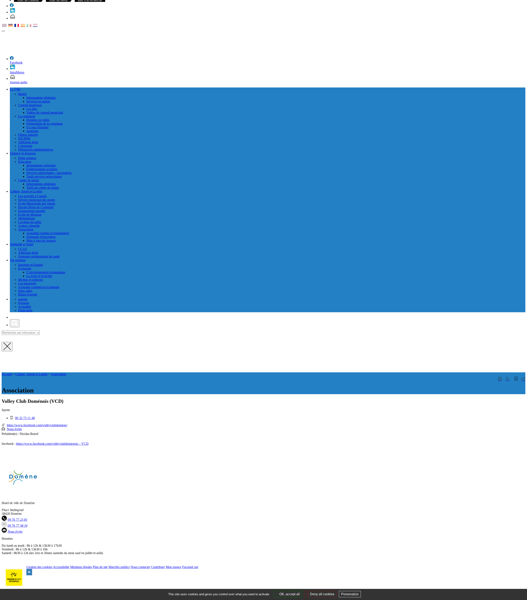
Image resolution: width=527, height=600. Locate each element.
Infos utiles (25, 290)
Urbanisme (25, 146)
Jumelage (32, 131)
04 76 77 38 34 (17, 525)
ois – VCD (81, 443)
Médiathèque (26, 218)
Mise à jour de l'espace (41, 240)
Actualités (24, 306)
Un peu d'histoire (37, 127)
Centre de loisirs (28, 180)
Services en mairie (38, 101)
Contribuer (158, 567)
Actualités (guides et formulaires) (47, 233)
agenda (22, 299)
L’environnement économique (45, 272)
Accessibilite (61, 567)
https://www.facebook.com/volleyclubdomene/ (37, 425)
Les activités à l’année (32, 196)
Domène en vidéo (37, 120)
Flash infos (25, 310)
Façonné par (190, 567)
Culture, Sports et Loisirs (31, 374)
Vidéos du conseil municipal (44, 112)
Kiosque (23, 303)
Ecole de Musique (30, 214)
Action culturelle (29, 225)
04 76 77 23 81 (17, 519)
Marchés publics (119, 567)
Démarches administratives (35, 149)
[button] (516, 379)
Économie (24, 268)
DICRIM (24, 138)
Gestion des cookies (39, 567)
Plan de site (100, 567)
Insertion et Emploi (30, 265)
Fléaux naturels (28, 134)
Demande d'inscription (41, 237)
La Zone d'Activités (39, 276)
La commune (26, 116)
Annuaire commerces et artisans (38, 287)
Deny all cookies (321, 594)
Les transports (27, 283)
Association (25, 229)
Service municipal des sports (36, 200)
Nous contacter (140, 567)
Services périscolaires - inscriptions (49, 173)
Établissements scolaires (41, 169)
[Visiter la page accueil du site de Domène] (43, 370)
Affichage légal (28, 142)
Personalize (350, 594)
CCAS (22, 249)
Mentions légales (81, 567)
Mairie (22, 94)
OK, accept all (289, 594)
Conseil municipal (30, 105)
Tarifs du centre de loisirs (42, 187)
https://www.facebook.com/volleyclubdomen (45, 443)
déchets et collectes (30, 279)
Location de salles (29, 222)
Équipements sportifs (31, 211)
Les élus (31, 109)
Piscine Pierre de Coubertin (36, 207)
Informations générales (41, 97)
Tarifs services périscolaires (44, 176)
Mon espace (173, 567)
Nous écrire (14, 429)
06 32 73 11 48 (25, 418)
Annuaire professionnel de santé (39, 256)
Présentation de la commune (44, 123)
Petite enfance (27, 158)
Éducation (24, 161)
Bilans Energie (27, 294)
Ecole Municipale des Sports (36, 203)
